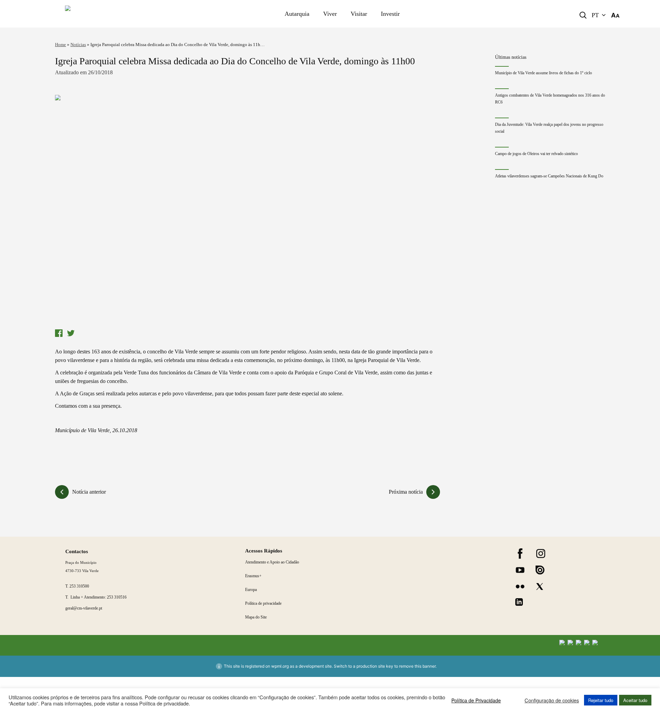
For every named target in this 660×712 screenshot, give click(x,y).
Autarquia (297, 13)
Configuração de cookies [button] (552, 700)
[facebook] (520, 553)
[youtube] (520, 570)
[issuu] (540, 570)
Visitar (359, 13)
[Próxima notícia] (433, 492)
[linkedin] (519, 602)
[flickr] (520, 586)
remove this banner (417, 666)
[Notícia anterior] (62, 492)
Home (60, 44)
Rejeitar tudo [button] (600, 700)
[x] (540, 586)
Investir (390, 13)
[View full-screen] (247, 210)
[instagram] (541, 553)
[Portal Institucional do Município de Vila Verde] (115, 14)
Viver (330, 13)
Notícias (78, 44)
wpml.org (280, 666)
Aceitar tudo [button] (635, 700)
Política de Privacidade (476, 700)
